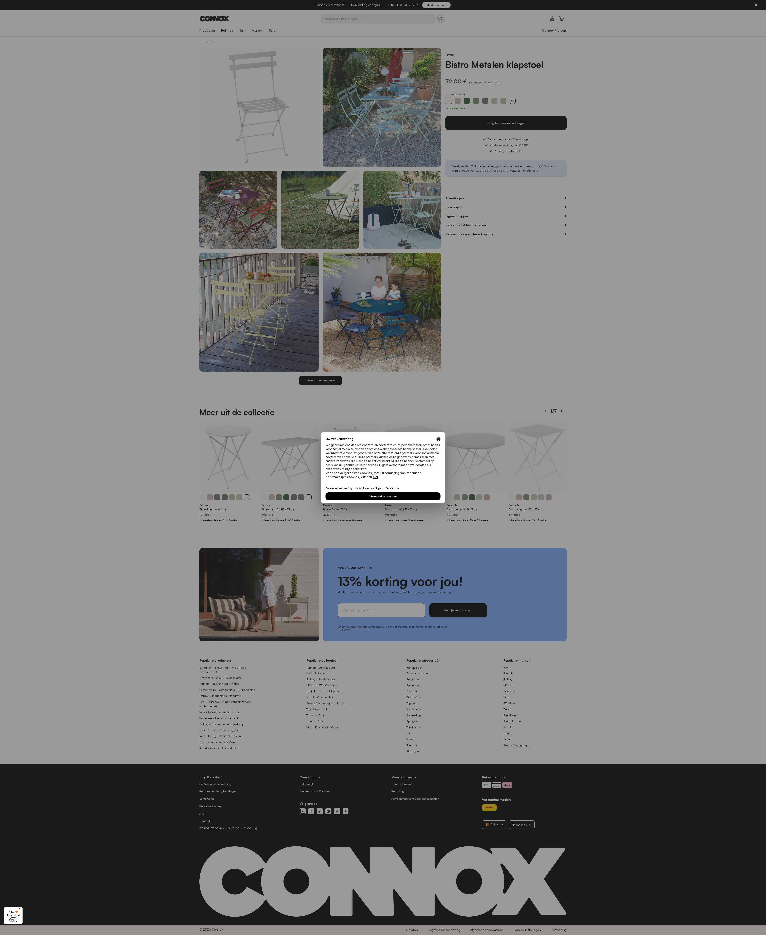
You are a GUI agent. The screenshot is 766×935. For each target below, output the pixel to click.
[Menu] (20, 909)
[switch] (13, 919)
